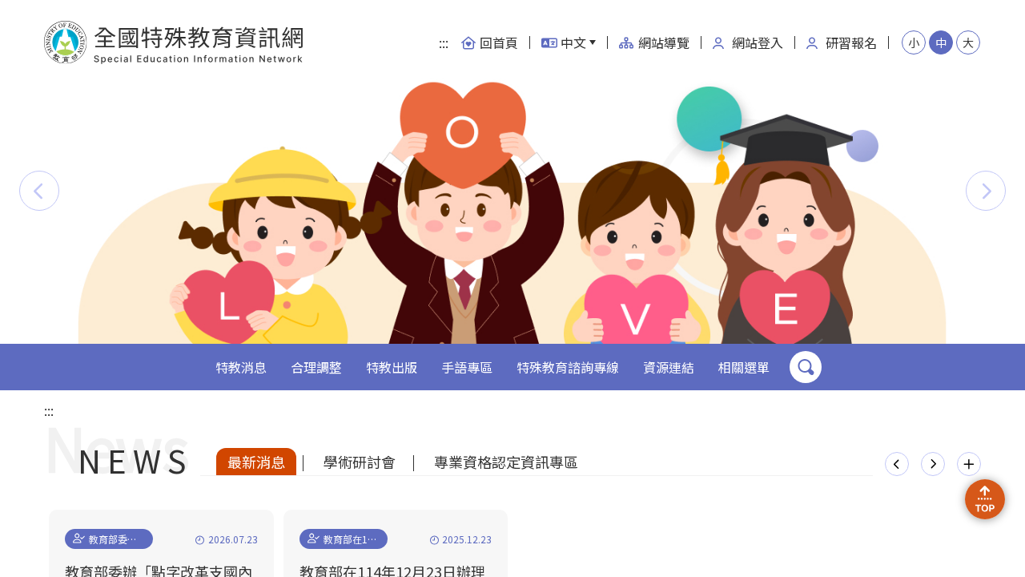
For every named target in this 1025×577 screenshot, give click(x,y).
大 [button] (968, 42)
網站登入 (757, 42)
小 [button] (913, 42)
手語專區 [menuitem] (466, 367)
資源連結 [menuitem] (668, 367)
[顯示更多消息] (969, 464)
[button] (39, 191)
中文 (573, 42)
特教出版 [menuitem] (391, 367)
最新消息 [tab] (256, 461)
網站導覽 (663, 42)
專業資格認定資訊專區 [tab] (506, 461)
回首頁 (499, 42)
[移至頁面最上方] (985, 499)
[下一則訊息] (933, 464)
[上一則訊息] (897, 464)
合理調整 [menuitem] (316, 367)
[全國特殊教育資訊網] (174, 42)
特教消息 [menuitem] (241, 367)
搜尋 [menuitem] (806, 367)
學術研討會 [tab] (360, 461)
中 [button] (941, 42)
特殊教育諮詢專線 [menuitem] (568, 367)
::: (443, 42)
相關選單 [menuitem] (744, 367)
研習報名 (851, 42)
